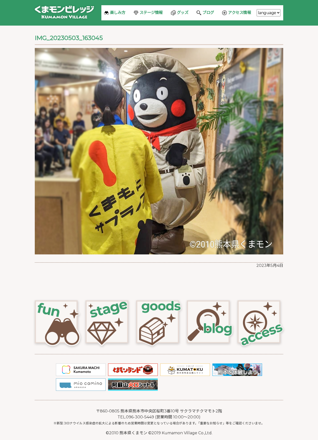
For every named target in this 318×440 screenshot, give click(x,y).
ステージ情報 (151, 12)
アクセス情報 (239, 12)
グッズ (183, 12)
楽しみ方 (117, 12)
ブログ (208, 12)
